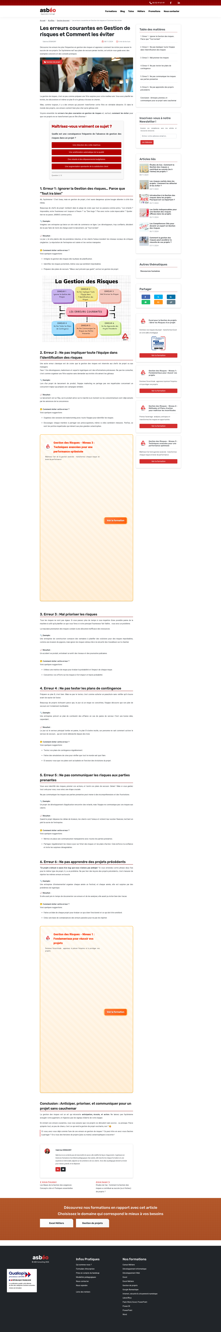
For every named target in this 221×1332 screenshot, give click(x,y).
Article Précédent (49, 1182)
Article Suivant (102, 1182)
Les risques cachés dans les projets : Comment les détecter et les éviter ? (163, 183)
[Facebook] (171, 3)
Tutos (131, 11)
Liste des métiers (83, 1292)
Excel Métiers (128, 1281)
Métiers (141, 11)
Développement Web (131, 1273)
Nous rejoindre (81, 1285)
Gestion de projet (63, 20)
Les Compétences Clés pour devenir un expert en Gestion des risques (162, 225)
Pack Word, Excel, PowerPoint (135, 1302)
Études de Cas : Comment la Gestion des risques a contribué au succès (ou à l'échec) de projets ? (162, 168)
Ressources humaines (150, 271)
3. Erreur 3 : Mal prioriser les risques (154, 58)
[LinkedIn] (57, 1169)
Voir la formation (115, 520)
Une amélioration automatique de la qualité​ (86, 152)
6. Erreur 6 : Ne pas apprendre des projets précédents (157, 88)
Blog (122, 11)
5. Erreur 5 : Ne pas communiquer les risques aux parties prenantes (158, 77)
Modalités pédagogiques (86, 1277)
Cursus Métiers (129, 1265)
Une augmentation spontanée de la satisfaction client (86, 166)
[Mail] (63, 1169)
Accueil (42, 20)
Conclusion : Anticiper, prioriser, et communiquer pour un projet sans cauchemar (158, 99)
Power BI (126, 1306)
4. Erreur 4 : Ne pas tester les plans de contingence (155, 67)
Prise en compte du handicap (87, 1273)
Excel (125, 1277)
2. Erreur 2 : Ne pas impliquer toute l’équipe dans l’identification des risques (157, 48)
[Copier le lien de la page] (171, 302)
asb (48, 10)
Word (125, 1314)
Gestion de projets (130, 1285)
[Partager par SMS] (146, 302)
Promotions (154, 11)
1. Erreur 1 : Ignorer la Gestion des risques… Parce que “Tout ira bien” (157, 37)
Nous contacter (171, 11)
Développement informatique (134, 1269)
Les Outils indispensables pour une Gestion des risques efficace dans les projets (163, 211)
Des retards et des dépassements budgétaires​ (86, 159)
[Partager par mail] (158, 302)
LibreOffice (127, 1298)
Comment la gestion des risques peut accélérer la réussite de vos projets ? (161, 240)
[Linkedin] (179, 3)
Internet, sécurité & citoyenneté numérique (140, 1294)
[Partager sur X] (158, 297)
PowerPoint (127, 1310)
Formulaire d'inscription (85, 1269)
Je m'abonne (147, 142)
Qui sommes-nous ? (84, 1265)
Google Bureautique (130, 1289)
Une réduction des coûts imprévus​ (86, 145)
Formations (111, 11)
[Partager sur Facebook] (146, 297)
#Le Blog (51, 20)
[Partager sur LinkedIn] (171, 297)
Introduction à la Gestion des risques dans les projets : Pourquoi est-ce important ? (162, 197)
